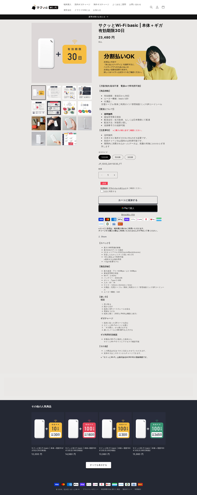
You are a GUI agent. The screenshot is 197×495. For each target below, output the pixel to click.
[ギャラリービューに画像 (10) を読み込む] (54, 123)
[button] (151, 7)
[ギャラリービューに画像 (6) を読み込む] (54, 108)
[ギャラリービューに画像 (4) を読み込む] (85, 93)
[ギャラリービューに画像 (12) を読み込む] (85, 123)
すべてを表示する (98, 465)
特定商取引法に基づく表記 (110, 489)
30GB (130, 157)
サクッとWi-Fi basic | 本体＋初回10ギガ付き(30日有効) (47, 449)
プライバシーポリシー (117, 188)
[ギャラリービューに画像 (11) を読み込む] (69, 123)
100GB (104, 157)
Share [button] (104, 236)
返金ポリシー (127, 489)
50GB (117, 157)
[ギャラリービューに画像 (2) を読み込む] (54, 93)
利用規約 (104, 188)
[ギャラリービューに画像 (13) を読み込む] (38, 139)
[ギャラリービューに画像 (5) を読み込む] (38, 108)
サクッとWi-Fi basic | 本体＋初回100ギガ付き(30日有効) (115, 449)
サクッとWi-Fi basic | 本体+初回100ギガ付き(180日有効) (80, 449)
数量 (100, 169)
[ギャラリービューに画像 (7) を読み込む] (69, 108)
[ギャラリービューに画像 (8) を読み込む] (85, 108)
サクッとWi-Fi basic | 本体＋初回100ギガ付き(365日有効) (148, 449)
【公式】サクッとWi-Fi (71, 489)
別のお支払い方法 (128, 215)
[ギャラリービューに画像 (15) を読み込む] (69, 139)
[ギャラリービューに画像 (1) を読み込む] (38, 93)
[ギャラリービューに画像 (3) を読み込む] (69, 93)
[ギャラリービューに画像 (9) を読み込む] (38, 123)
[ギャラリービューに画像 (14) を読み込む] (54, 139)
